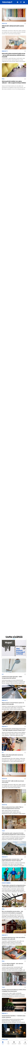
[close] (25, 2)
